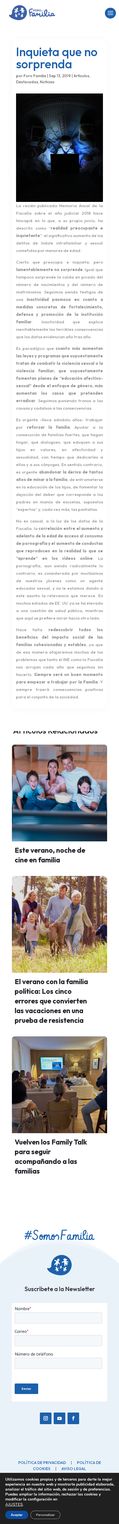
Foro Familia (35, 75)
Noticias (47, 81)
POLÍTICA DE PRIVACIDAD (42, 1462)
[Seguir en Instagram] (45, 1418)
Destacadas (27, 81)
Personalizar (45, 1515)
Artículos (81, 75)
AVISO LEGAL (73, 1468)
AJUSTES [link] (14, 1504)
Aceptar (17, 1515)
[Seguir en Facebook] (73, 1418)
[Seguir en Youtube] (59, 1418)
